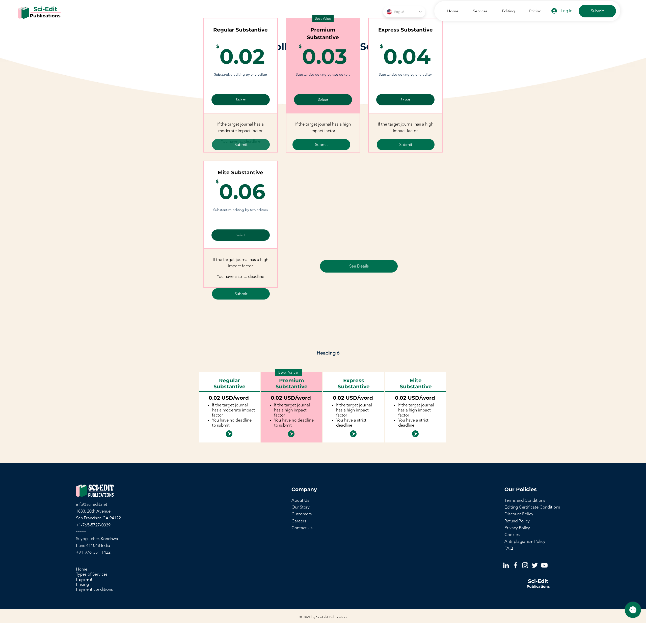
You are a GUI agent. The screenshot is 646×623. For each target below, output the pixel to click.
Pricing (82, 584)
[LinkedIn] (506, 565)
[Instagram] (525, 565)
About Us (300, 500)
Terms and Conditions (524, 500)
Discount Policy (518, 513)
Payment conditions (94, 589)
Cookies (512, 534)
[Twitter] (535, 565)
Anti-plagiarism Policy (524, 541)
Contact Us (301, 527)
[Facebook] (516, 565)
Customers (301, 513)
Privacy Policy (517, 527)
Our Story (300, 507)
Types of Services (91, 574)
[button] (476, 11)
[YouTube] (544, 565)
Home (81, 569)
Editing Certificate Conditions (532, 507)
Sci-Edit (538, 581)
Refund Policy (517, 520)
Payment (84, 579)
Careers (298, 520)
